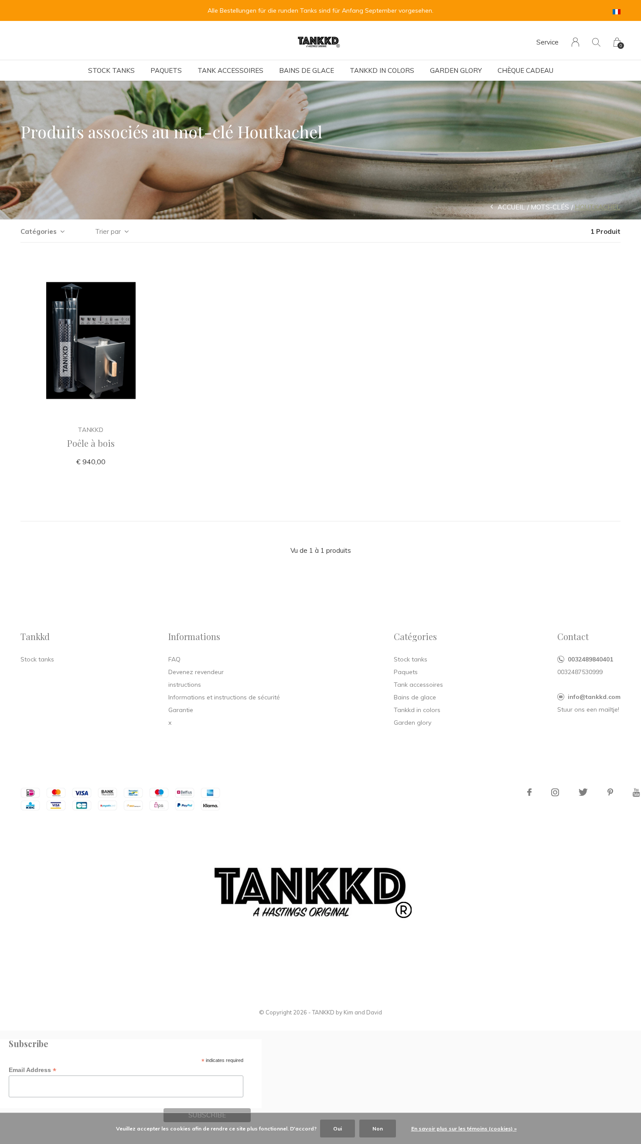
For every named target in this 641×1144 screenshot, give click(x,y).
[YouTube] (636, 792)
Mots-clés (550, 207)
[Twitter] (583, 792)
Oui (337, 1128)
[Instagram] (555, 792)
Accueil (511, 207)
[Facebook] (529, 792)
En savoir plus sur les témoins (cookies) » (464, 1128)
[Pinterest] (610, 792)
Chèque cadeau (525, 70)
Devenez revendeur (196, 672)
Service (547, 42)
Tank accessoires (230, 70)
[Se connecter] (575, 42)
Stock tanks (111, 70)
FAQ (174, 659)
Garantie (180, 710)
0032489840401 (590, 659)
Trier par (108, 231)
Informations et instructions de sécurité (224, 697)
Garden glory (456, 70)
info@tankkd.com (594, 697)
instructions (184, 684)
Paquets (166, 70)
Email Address (32, 1070)
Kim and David (363, 1012)
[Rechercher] (596, 42)
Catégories (38, 231)
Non (377, 1128)
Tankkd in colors (382, 70)
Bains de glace (306, 70)
